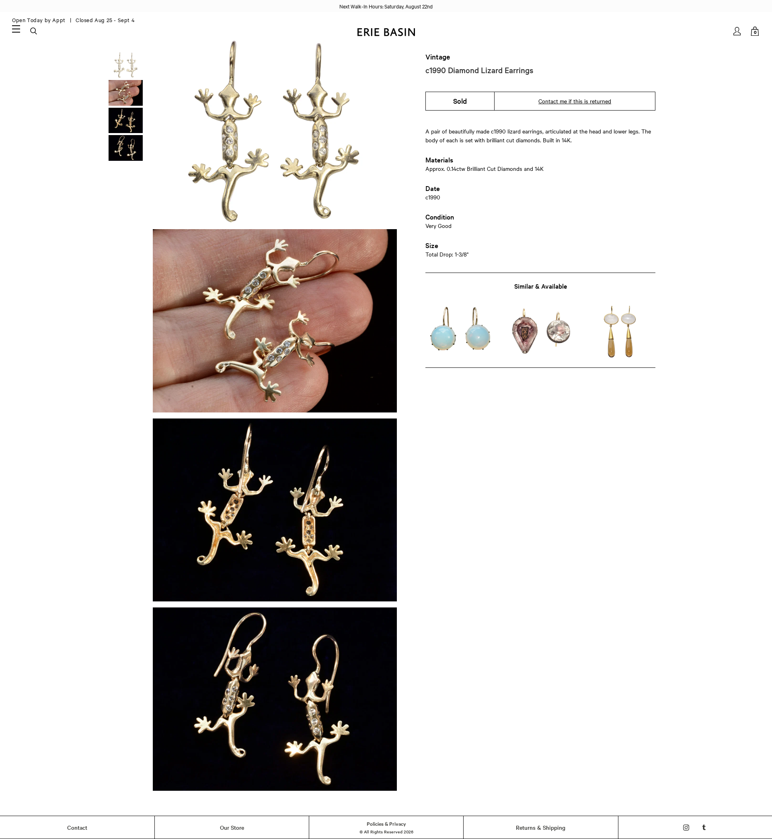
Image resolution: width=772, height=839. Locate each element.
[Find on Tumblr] (704, 828)
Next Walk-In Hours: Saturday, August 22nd (386, 6)
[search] (34, 31)
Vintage (437, 56)
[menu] (16, 28)
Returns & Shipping (540, 827)
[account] (737, 31)
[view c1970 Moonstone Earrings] (620, 331)
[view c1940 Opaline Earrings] (460, 331)
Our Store (232, 827)
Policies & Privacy (386, 823)
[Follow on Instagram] (686, 828)
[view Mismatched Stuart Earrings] (540, 331)
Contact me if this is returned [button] (574, 101)
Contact (77, 827)
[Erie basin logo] (386, 31)
